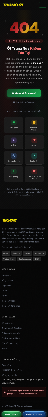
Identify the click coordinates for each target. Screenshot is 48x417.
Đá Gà (4, 290)
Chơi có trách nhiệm (11, 338)
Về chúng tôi (7, 323)
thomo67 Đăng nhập (11, 306)
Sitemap (5, 348)
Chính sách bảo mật (11, 333)
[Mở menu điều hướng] (42, 5)
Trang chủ (6, 275)
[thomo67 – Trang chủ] (10, 221)
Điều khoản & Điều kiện (12, 328)
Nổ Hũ (4, 296)
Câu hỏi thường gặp (25, 102)
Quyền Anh (6, 285)
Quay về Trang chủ (25, 93)
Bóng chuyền (7, 280)
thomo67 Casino (9, 301)
